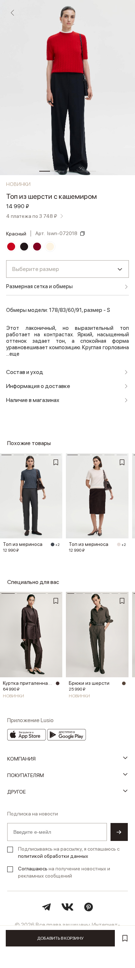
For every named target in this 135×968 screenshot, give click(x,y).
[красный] (11, 247)
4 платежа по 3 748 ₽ (31, 216)
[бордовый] (37, 247)
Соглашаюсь (33, 868)
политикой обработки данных (53, 856)
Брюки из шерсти (89, 683)
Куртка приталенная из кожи (28, 683)
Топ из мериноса (22, 544)
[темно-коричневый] (24, 247)
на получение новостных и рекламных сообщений (64, 872)
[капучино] (124, 683)
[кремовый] (50, 247)
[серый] (52, 544)
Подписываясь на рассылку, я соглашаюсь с (69, 852)
